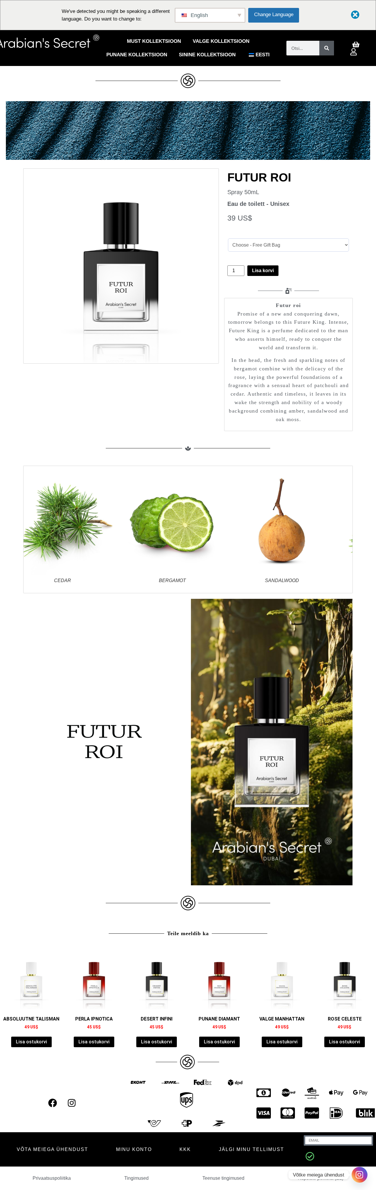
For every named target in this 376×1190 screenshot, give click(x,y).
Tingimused (136, 1178)
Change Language (273, 14)
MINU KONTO (134, 1149)
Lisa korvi (263, 270)
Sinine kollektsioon (207, 54)
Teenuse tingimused (223, 1178)
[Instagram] (71, 1103)
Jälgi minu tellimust (251, 1149)
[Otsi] (326, 48)
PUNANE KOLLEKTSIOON (136, 54)
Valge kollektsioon (221, 41)
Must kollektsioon (154, 41)
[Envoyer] (310, 1156)
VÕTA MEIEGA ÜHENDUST (52, 1149)
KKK (185, 1149)
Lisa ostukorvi (31, 1042)
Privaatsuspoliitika (52, 1178)
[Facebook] (52, 1103)
